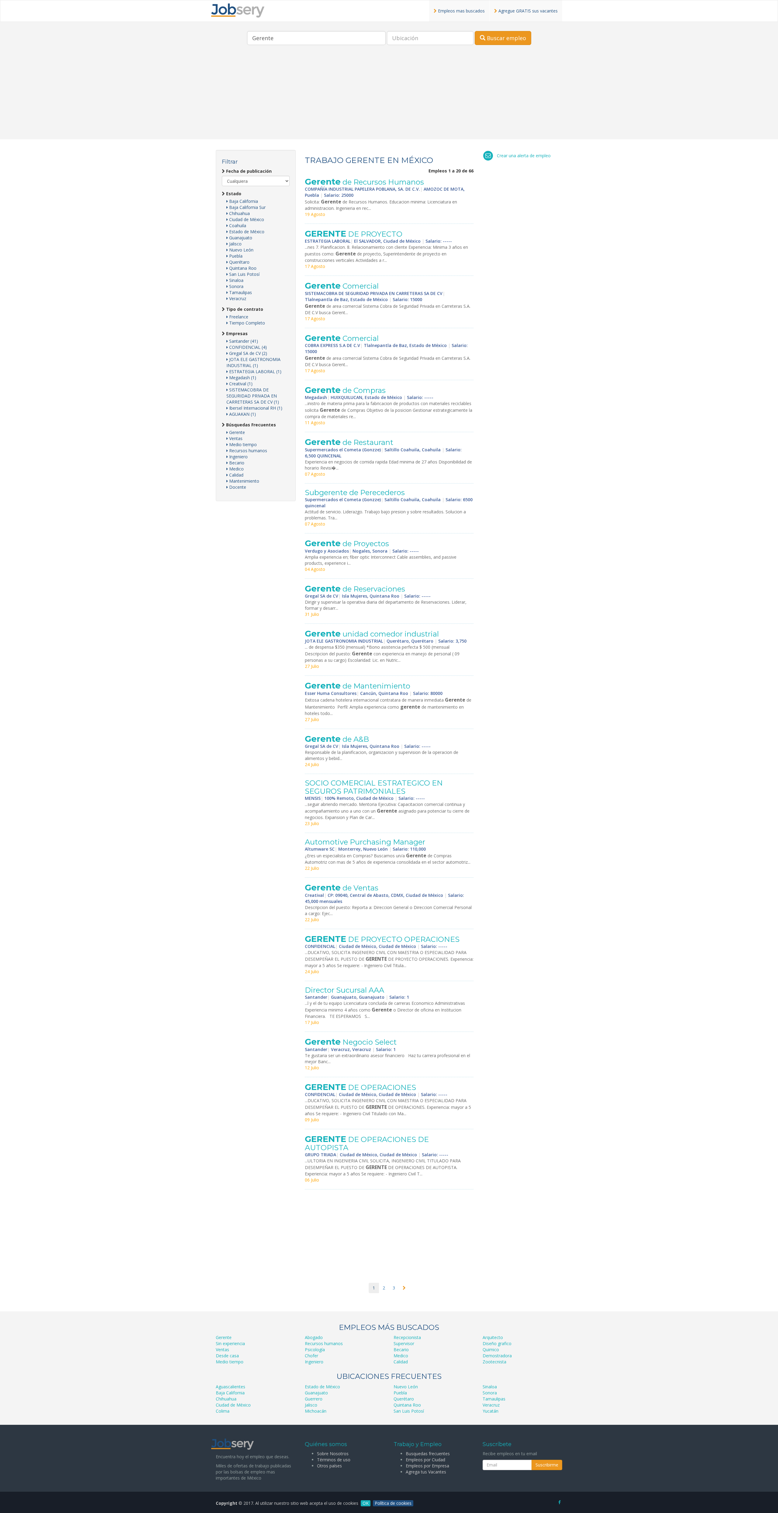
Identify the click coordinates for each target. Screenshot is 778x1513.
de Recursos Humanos (364, 182)
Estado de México (246, 231)
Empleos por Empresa (427, 1466)
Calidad (235, 475)
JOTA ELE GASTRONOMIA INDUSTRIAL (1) (253, 362)
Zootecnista (494, 1362)
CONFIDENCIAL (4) (247, 347)
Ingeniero (238, 457)
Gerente (236, 432)
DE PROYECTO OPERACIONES (382, 939)
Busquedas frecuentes (428, 1453)
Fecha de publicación (248, 171)
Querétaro (239, 262)
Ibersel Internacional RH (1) (255, 408)
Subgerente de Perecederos (355, 492)
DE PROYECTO (353, 234)
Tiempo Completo (246, 323)
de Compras (345, 390)
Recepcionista (407, 1337)
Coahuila (237, 225)
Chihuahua (239, 213)
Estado (233, 193)
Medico (236, 469)
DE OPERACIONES (360, 1087)
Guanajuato (240, 238)
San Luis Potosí (244, 274)
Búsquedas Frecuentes (250, 425)
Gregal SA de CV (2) (247, 353)
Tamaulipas (240, 292)
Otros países (329, 1466)
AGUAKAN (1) (242, 414)
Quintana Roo (242, 268)
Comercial (342, 286)
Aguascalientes (230, 1387)
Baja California (243, 201)
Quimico (491, 1349)
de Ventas (341, 887)
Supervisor (404, 1343)
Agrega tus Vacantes (426, 1472)
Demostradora (497, 1356)
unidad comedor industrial (372, 634)
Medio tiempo (242, 444)
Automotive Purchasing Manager (365, 842)
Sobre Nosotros (333, 1453)
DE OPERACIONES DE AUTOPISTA (367, 1143)
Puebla (235, 256)
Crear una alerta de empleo (524, 155)
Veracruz (237, 298)
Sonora (235, 286)
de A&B (337, 739)
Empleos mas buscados (461, 11)
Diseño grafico (497, 1343)
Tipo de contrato (244, 309)
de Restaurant (349, 442)
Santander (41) (243, 341)
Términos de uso (333, 1460)
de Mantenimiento (358, 686)
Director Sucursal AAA (344, 990)
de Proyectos (347, 543)
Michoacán (315, 1411)
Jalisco (235, 244)
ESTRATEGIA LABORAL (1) (254, 371)
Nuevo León (240, 250)
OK (366, 1503)
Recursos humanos (247, 450)
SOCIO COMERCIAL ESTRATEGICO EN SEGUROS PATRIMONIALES (374, 787)
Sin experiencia (230, 1343)
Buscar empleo (505, 38)
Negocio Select (351, 1042)
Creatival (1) (240, 384)
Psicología (315, 1349)
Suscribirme (546, 1465)
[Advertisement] (389, 96)
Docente (237, 487)
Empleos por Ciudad (425, 1460)
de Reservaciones (355, 589)
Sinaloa (235, 280)
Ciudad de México (246, 219)
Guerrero (313, 1399)
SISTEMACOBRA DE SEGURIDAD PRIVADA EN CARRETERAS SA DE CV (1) (252, 396)
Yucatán (490, 1411)
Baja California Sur (247, 207)
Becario (236, 463)
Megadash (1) (242, 377)
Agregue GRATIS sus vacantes (527, 11)
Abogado (314, 1337)
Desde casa (227, 1356)
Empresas (236, 333)
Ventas (235, 438)
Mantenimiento (243, 481)
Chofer (311, 1356)
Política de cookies (393, 1503)
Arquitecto (493, 1337)
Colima (222, 1411)
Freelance (238, 317)
